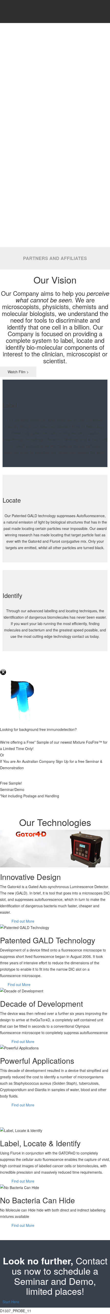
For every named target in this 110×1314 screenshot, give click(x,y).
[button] (1, 1111)
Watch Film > (18, 371)
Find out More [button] (22, 921)
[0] (100, 11)
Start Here (11, 1301)
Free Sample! (11, 783)
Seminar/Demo (12, 789)
